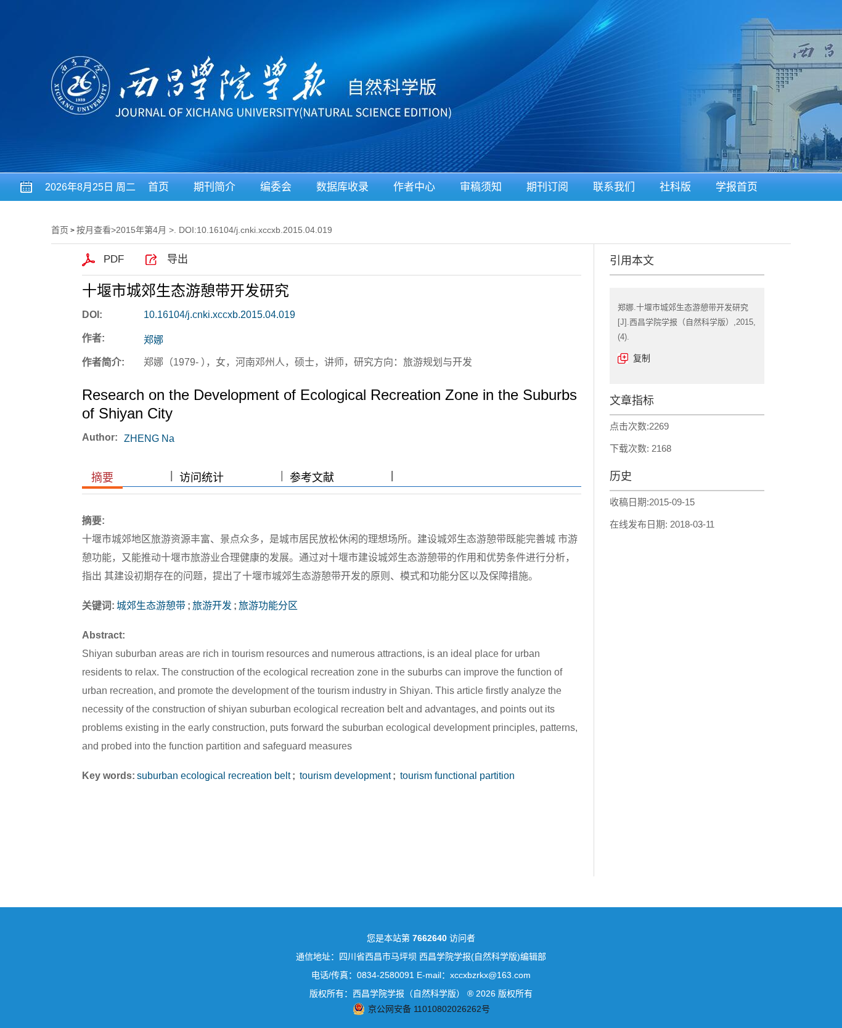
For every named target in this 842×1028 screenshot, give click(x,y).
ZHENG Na (149, 438)
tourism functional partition (456, 775)
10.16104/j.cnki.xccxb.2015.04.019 (219, 314)
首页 (158, 187)
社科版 (675, 187)
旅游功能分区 (268, 605)
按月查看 (93, 230)
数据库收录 (342, 187)
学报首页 (737, 187)
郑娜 (153, 340)
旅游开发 (212, 605)
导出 (177, 259)
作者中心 (414, 187)
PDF (114, 259)
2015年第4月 (141, 230)
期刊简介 (214, 187)
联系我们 (614, 187)
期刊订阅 (547, 187)
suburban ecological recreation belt (213, 775)
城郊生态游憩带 (151, 605)
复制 (641, 358)
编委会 (276, 187)
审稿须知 (481, 187)
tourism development (344, 775)
